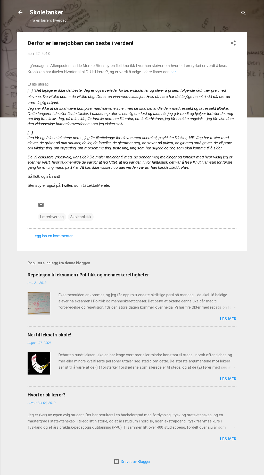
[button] (233, 44)
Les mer (228, 319)
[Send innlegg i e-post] (41, 206)
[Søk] (244, 14)
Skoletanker (46, 12)
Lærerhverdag (52, 217)
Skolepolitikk (80, 217)
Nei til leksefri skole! (49, 334)
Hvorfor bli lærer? (46, 394)
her (173, 72)
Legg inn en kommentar (53, 236)
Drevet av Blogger (135, 461)
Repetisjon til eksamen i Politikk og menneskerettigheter (88, 274)
